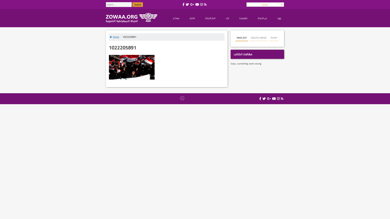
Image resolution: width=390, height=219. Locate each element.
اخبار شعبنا (242, 37)
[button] (265, 4)
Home (116, 37)
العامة (274, 37)
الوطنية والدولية (259, 37)
